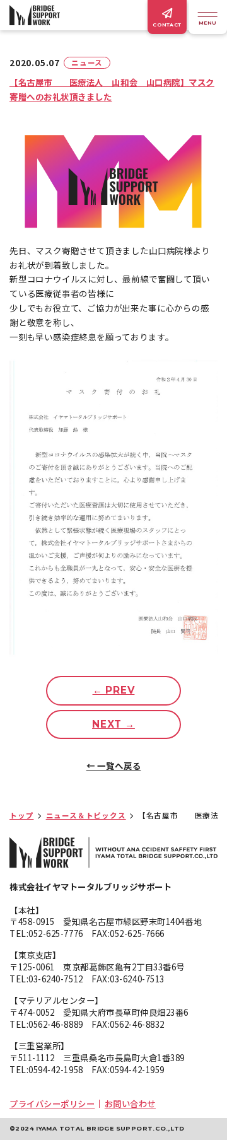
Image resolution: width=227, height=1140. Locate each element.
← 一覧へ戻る (113, 765)
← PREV (114, 690)
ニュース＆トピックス (86, 815)
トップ (21, 815)
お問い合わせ (130, 1104)
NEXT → (113, 724)
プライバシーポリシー (52, 1104)
